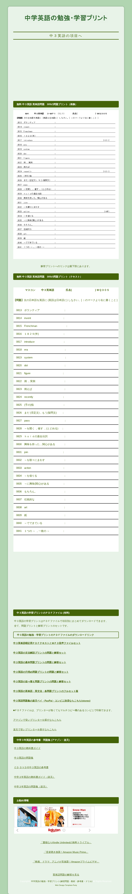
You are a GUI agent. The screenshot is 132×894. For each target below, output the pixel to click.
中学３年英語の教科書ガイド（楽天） (34, 777)
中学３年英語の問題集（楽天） (31, 786)
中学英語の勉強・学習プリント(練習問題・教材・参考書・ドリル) (61, 881)
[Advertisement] (66, 72)
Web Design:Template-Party (66, 885)
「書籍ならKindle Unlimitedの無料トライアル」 (66, 842)
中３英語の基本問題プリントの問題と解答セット (39, 662)
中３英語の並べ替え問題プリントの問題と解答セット (42, 681)
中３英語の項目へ (66, 36)
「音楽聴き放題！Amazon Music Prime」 (66, 852)
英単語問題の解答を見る (66, 874)
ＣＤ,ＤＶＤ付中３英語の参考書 (31, 767)
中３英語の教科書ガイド (27, 748)
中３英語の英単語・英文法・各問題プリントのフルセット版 (45, 691)
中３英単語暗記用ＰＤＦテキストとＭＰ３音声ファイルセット (47, 643)
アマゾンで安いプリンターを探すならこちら (37, 719)
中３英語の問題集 (23, 757)
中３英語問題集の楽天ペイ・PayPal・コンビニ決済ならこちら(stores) (51, 700)
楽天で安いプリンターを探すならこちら (35, 729)
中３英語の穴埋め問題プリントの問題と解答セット (41, 671)
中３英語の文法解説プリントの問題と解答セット (39, 652)
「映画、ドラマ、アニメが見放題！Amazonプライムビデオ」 (66, 861)
